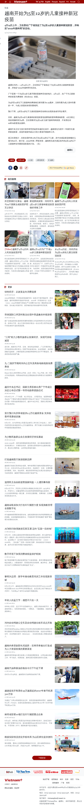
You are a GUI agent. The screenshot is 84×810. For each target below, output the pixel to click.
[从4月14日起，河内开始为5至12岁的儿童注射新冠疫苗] (67, 238)
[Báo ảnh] (56, 772)
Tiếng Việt (40, 2)
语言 (72, 779)
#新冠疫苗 (40, 160)
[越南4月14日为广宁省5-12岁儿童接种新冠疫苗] (42, 238)
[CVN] (27, 772)
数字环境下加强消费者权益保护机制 (23, 554)
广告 (62, 783)
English (47, 2)
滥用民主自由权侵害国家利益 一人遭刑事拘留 (27, 482)
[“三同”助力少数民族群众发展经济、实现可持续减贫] (67, 343)
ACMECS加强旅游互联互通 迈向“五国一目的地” (28, 528)
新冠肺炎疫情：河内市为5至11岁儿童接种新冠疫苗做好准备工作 (42, 204)
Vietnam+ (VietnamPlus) (21, 1)
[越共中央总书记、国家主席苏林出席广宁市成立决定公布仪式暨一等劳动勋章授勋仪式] (67, 393)
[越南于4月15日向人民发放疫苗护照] (67, 190)
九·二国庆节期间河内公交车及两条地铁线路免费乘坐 (29, 365)
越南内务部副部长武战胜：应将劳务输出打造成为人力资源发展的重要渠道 (28, 647)
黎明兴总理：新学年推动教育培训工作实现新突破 (28, 578)
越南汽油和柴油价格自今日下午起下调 (24, 668)
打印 (21, 168)
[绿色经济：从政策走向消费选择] (67, 298)
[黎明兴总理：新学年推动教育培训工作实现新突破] (67, 583)
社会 (6, 8)
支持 (66, 779)
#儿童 (30, 160)
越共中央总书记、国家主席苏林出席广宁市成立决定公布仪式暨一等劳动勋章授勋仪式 (28, 389)
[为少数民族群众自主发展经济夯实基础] (67, 443)
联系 (68, 783)
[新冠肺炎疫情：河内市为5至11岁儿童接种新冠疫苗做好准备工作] (42, 190)
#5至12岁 (21, 160)
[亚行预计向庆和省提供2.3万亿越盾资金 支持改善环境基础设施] (67, 419)
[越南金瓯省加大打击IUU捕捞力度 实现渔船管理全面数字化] (67, 511)
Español (62, 2)
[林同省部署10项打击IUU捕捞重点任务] (67, 721)
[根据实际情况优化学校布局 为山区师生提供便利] (67, 743)
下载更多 (42, 758)
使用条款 (54, 779)
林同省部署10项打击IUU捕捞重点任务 (24, 714)
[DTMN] (41, 772)
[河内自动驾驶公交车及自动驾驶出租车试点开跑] (67, 629)
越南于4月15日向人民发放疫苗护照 (66, 203)
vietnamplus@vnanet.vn (56, 798)
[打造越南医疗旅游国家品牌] (67, 466)
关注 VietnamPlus (56, 168)
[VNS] (13, 772)
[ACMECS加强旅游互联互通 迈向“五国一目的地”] (67, 535)
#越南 (12, 160)
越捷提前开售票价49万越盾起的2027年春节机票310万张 (29, 692)
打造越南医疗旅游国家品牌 (18, 459)
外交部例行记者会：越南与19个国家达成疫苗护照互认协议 (16, 204)
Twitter (16, 168)
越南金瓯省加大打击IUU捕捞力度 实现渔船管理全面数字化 (28, 507)
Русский (72, 2)
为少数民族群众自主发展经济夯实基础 (24, 437)
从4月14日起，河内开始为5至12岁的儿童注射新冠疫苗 (66, 252)
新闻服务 (55, 783)
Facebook (10, 168)
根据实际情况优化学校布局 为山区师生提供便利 (28, 737)
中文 (67, 1)
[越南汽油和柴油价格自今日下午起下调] (67, 674)
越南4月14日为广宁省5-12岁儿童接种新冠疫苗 (41, 251)
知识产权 (46, 779)
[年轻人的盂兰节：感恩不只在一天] (67, 607)
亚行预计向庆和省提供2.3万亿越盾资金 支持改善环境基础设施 (28, 415)
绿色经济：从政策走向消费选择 (20, 292)
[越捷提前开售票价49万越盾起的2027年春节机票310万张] (67, 697)
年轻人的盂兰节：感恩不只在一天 (21, 600)
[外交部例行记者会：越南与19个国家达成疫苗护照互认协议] (17, 190)
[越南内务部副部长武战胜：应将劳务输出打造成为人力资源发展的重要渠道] (67, 652)
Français (55, 2)
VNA (77, 779)
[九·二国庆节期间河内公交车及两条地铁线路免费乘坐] (67, 370)
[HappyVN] (70, 772)
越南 (51, 160)
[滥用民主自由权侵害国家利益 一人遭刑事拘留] (67, 489)
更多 (10, 287)
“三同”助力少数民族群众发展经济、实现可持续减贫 (28, 339)
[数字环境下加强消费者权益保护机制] (67, 560)
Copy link (26, 168)
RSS (61, 779)
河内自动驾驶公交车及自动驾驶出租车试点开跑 (28, 623)
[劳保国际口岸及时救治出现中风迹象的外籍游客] (67, 321)
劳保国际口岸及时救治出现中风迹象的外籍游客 (28, 314)
